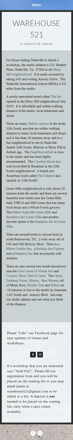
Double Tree (35, 285)
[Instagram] (40, 354)
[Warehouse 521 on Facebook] (33, 354)
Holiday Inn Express (50, 249)
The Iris (56, 96)
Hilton (55, 285)
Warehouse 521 (36, 28)
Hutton (34, 280)
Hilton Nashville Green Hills (31, 212)
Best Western (50, 280)
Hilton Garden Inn (18, 249)
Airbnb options (38, 123)
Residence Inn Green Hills (24, 217)
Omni (58, 276)
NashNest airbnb (42, 152)
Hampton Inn (23, 253)
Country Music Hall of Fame (25, 276)
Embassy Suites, (17, 280)
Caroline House (44, 161)
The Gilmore (47, 176)
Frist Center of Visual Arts (35, 271)
